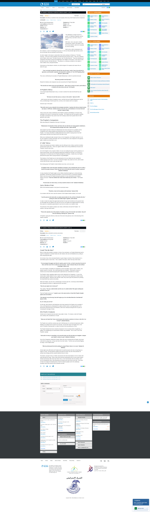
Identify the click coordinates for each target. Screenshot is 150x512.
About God (59, 235)
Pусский (75, 1)
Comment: (65, 385)
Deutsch (71, 1)
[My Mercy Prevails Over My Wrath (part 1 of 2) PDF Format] (50, 31)
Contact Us (103, 7)
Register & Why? (76, 4)
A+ (84, 15)
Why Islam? (93, 87)
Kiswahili (101, 1)
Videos (53, 7)
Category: (43, 20)
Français (67, 1)
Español (63, 1)
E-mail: (44, 391)
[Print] (47, 31)
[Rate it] (41, 31)
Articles (47, 7)
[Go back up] (148, 402)
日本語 (87, 1)
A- (80, 15)
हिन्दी (97, 1)
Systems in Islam (93, 36)
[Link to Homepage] (44, 4)
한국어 (105, 1)
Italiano (90, 1)
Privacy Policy (71, 460)
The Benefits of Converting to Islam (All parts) (100, 84)
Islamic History (105, 33)
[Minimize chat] (148, 500)
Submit (65, 399)
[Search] (100, 4)
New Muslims (93, 68)
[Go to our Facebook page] (101, 460)
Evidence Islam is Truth (94, 16)
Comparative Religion (104, 26)
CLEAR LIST (107, 429)
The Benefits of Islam (105, 16)
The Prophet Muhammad (104, 30)
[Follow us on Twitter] (105, 460)
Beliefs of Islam (53, 235)
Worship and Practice (93, 23)
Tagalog (94, 1)
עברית (108, 1)
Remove (108, 426)
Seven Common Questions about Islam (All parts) (99, 91)
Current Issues (93, 33)
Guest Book (77, 7)
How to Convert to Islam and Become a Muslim (100, 80)
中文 (83, 1)
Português (79, 1)
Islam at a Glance (61, 7)
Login (70, 4)
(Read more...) (43, 422)
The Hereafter (104, 23)
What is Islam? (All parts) (96, 77)
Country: (43, 388)
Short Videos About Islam (106, 69)
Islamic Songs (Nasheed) (105, 65)
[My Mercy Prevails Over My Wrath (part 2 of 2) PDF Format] (50, 246)
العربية (59, 1)
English (56, 1)
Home (42, 7)
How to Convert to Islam (105, 20)
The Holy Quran (93, 29)
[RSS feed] (108, 460)
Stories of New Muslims (93, 26)
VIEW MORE (43, 448)
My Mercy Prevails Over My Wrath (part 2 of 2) (51, 379)
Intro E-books (69, 7)
